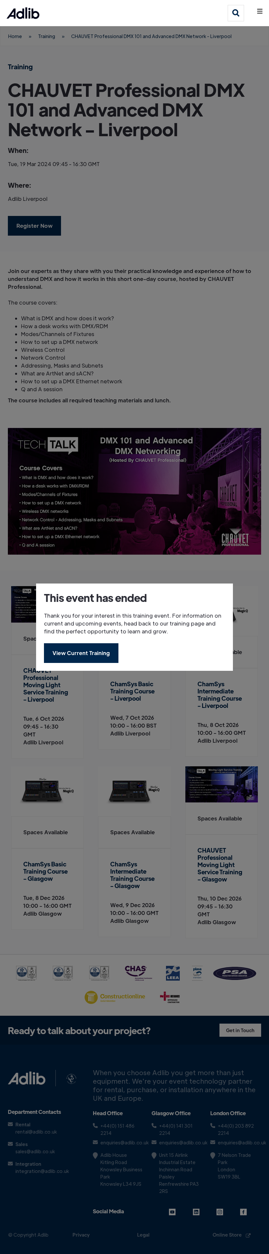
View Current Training (81, 652)
